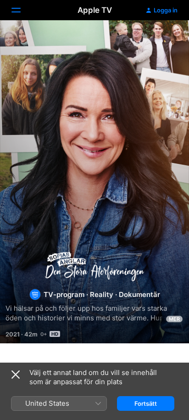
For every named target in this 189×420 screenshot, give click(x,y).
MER (174, 319)
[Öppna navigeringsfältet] (21, 10)
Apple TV (95, 10)
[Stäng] (15, 374)
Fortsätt (145, 403)
